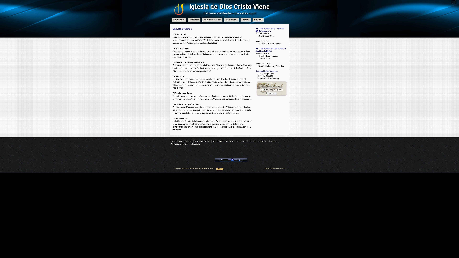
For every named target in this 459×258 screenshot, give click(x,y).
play (233, 160)
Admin (220, 169)
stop (241, 160)
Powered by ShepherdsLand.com (274, 168)
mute (222, 160)
